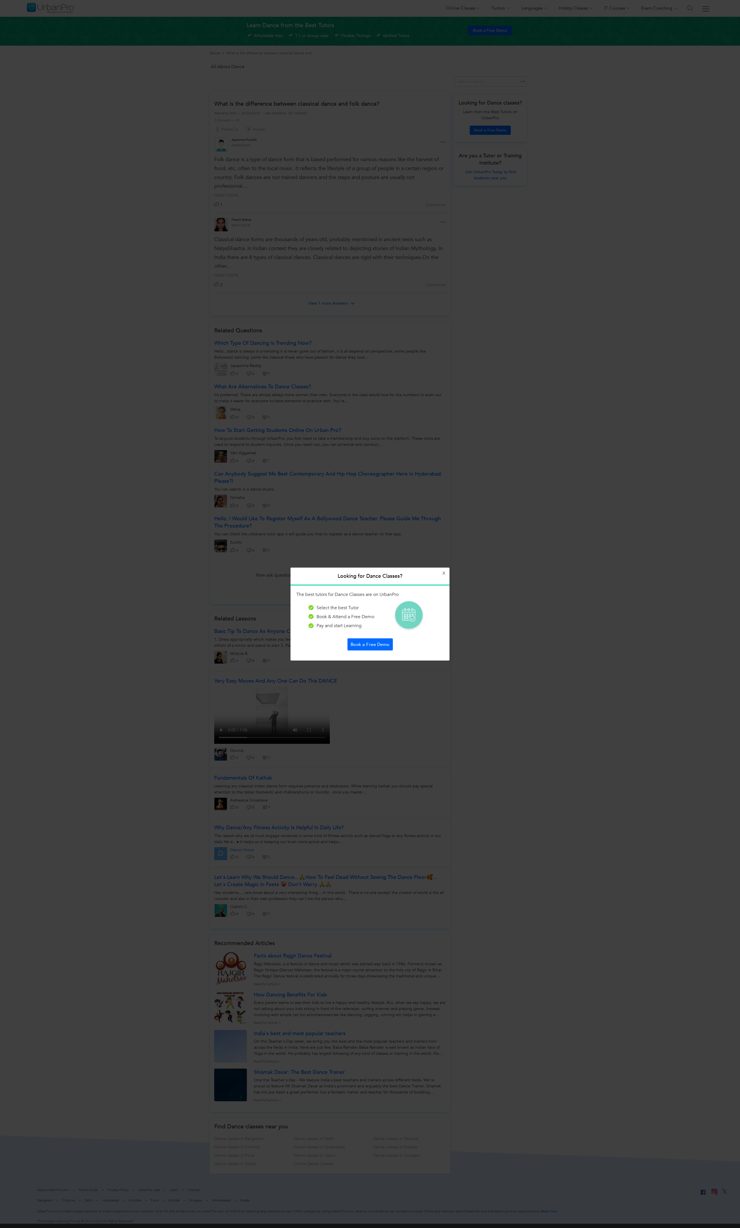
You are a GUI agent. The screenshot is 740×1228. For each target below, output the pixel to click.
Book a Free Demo (370, 644)
